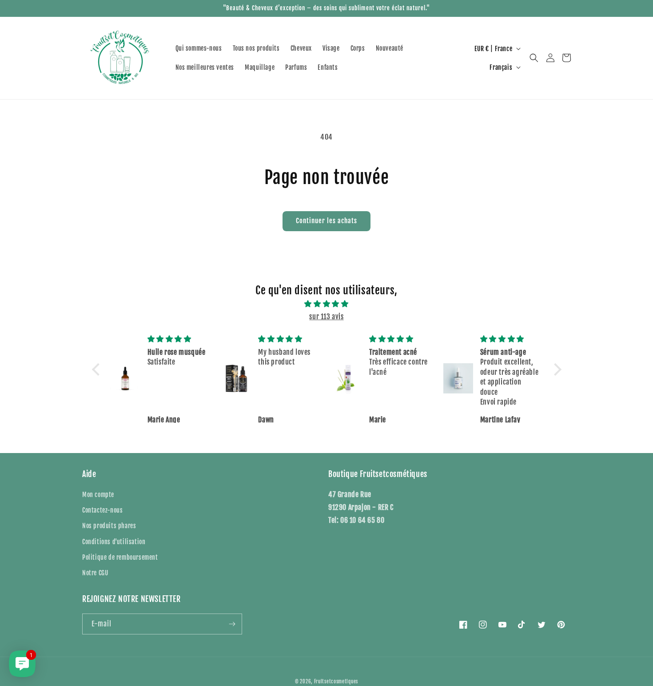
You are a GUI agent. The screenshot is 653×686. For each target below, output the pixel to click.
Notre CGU (95, 573)
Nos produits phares (109, 526)
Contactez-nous (102, 510)
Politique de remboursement (120, 557)
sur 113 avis (326, 316)
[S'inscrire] (232, 624)
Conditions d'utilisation (113, 542)
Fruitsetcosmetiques (336, 681)
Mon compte (98, 494)
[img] (327, 303)
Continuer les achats (326, 221)
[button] (534, 58)
